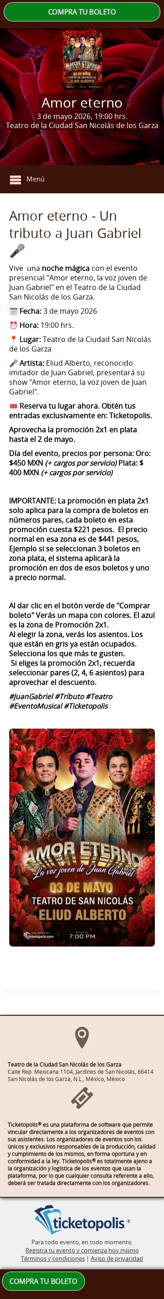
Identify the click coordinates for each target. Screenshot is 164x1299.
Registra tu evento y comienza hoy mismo (82, 1250)
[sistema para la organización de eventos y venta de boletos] (79, 1220)
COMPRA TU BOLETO (82, 12)
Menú (35, 178)
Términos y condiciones (53, 1258)
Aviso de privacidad (117, 1258)
